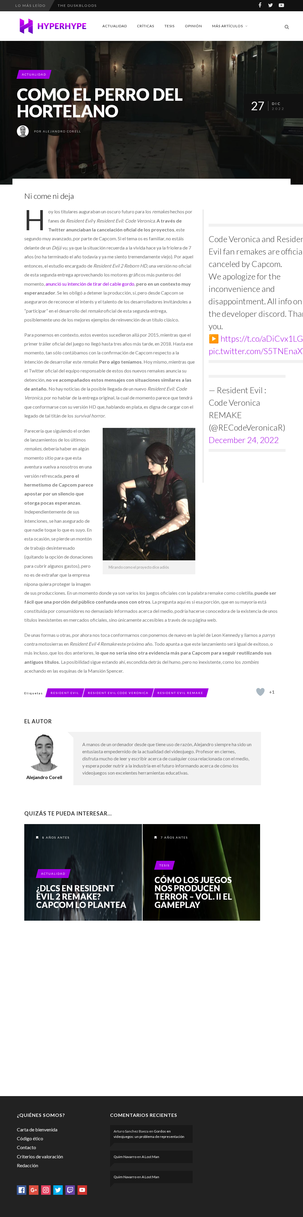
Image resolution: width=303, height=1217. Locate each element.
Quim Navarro (125, 1156)
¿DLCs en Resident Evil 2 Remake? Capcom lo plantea (81, 896)
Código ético (30, 1138)
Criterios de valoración (40, 1156)
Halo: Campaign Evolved (87, 5)
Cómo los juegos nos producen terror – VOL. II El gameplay (193, 892)
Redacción (27, 1165)
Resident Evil (65, 693)
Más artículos (227, 26)
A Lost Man (150, 1156)
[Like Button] (260, 691)
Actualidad (114, 26)
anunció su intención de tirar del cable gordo (90, 284)
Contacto (26, 1147)
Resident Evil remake (180, 693)
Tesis (170, 26)
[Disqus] (142, 1007)
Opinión (193, 26)
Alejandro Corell (62, 131)
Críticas (145, 26)
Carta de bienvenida (37, 1129)
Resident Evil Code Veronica (118, 693)
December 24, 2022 (244, 440)
